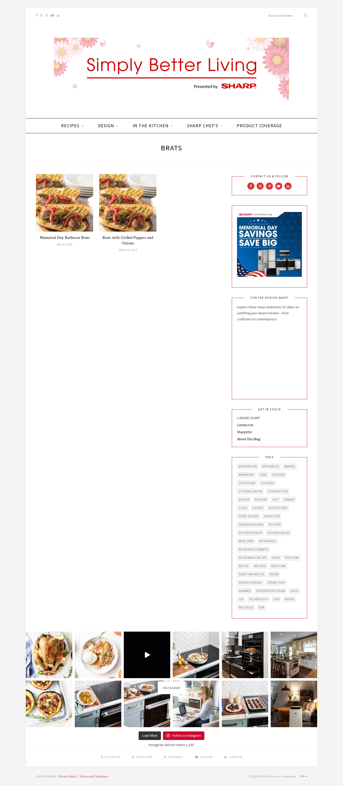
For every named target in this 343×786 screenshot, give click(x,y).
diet (275, 499)
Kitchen (275, 524)
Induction (272, 516)
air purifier (248, 466)
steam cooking (250, 582)
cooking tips (278, 491)
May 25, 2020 (64, 244)
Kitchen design (250, 533)
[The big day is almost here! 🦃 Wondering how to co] (49, 655)
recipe (244, 566)
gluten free (278, 508)
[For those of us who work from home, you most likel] (196, 704)
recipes (260, 566)
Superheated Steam (270, 591)
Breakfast (246, 474)
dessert (261, 499)
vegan (289, 599)
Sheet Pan (278, 566)
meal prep (246, 541)
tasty (295, 591)
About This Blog (248, 439)
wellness (246, 607)
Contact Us (245, 425)
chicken (278, 474)
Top (302, 776)
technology (258, 599)
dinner (289, 499)
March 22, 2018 (128, 250)
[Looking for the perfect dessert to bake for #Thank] (98, 655)
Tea (241, 599)
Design (106, 125)
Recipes (70, 125)
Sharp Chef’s (202, 125)
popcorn (292, 557)
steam (274, 574)
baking (289, 466)
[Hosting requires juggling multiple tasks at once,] (245, 655)
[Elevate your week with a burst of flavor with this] (196, 655)
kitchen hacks (279, 533)
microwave (267, 541)
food (243, 508)
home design (249, 516)
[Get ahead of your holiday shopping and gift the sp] (294, 704)
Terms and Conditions (94, 776)
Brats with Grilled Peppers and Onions (127, 240)
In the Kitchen (150, 125)
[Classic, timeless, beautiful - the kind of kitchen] (294, 655)
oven (276, 557)
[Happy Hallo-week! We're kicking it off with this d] (147, 704)
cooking (267, 483)
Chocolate (247, 483)
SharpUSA (244, 432)
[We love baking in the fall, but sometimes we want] (245, 704)
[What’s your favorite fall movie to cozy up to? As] (147, 655)
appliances (270, 466)
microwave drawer (253, 549)
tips (276, 599)
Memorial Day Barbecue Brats (65, 237)
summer (245, 591)
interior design (251, 524)
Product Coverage (259, 125)
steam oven (276, 582)
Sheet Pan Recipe (251, 574)
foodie (257, 508)
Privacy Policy (68, 776)
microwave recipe (253, 557)
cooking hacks (250, 491)
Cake (263, 474)
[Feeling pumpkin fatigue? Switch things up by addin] (49, 704)
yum (261, 607)
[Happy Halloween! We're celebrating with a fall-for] (98, 704)
